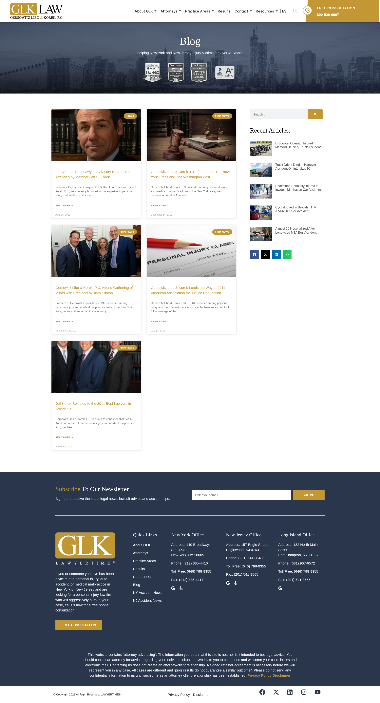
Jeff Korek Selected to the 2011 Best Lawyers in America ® (93, 406)
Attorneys (169, 11)
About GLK (144, 11)
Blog (136, 585)
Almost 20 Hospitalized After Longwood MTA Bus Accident (295, 230)
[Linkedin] (292, 694)
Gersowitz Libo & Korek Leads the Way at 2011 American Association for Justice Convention (188, 290)
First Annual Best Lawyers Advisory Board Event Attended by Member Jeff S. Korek (93, 174)
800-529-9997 (328, 15)
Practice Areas (197, 11)
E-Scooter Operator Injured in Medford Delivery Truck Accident (298, 145)
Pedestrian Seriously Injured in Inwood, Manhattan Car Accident (298, 187)
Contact (241, 11)
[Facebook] (264, 694)
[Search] (315, 114)
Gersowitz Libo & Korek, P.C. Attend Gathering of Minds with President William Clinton (94, 290)
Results (224, 11)
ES (284, 11)
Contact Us (142, 577)
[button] (295, 11)
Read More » (64, 205)
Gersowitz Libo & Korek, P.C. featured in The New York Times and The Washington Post (190, 174)
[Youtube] (320, 694)
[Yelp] (181, 588)
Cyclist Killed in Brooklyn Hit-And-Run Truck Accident (295, 209)
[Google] (173, 588)
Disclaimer (282, 675)
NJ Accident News (147, 601)
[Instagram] (306, 694)
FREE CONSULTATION (336, 8)
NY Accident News (147, 593)
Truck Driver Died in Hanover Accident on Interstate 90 (295, 166)
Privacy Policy (259, 675)
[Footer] (278, 694)
